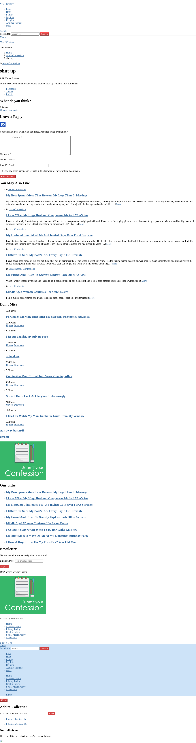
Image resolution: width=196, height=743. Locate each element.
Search (44, 34)
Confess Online (13, 626)
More (118, 204)
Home (9, 623)
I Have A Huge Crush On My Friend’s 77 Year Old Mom (41, 542)
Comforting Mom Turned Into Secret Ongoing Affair (39, 376)
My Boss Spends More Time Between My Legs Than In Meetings (46, 195)
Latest (9, 694)
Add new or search (9, 713)
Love (8, 9)
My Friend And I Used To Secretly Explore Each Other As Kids (45, 274)
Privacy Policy (13, 629)
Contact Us (11, 637)
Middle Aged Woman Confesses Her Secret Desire (37, 291)
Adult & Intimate (14, 23)
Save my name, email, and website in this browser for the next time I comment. (42, 171)
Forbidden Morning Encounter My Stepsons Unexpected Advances (48, 316)
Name (4, 159)
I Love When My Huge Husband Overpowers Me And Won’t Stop (47, 215)
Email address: (7, 560)
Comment (5, 154)
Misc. (8, 25)
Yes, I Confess (7, 4)
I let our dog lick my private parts (27, 336)
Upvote (3, 110)
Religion (10, 20)
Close (3, 645)
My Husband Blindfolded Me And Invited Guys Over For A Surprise (49, 235)
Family (9, 14)
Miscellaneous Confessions (22, 269)
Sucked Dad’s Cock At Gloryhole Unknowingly (36, 396)
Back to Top (6, 642)
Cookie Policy (13, 632)
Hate (8, 12)
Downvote (13, 110)
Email (4, 165)
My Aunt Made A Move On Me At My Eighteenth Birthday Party (47, 535)
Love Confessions (17, 209)
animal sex (12, 356)
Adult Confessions (17, 189)
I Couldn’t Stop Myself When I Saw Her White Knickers (41, 529)
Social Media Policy (16, 634)
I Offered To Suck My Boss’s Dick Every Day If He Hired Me (44, 255)
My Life (10, 17)
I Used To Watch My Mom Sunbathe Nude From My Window (45, 416)
